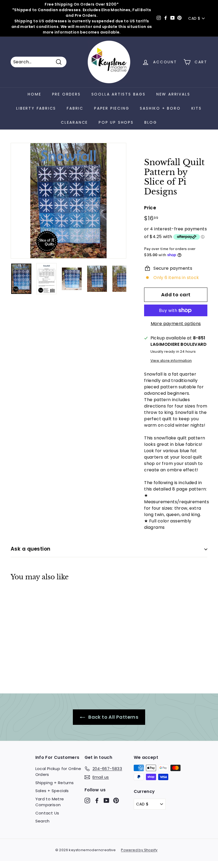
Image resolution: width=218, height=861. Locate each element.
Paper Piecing (111, 108)
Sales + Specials (52, 790)
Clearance (74, 122)
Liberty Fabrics (36, 108)
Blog (150, 122)
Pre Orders (66, 94)
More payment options (176, 324)
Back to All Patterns (112, 717)
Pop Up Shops (116, 122)
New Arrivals (173, 94)
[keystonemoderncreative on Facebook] (97, 800)
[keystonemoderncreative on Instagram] (87, 800)
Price (150, 208)
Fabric (75, 108)
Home (34, 94)
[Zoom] (68, 200)
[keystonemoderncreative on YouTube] (106, 800)
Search (42, 821)
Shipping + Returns (54, 782)
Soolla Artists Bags (118, 94)
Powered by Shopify (139, 849)
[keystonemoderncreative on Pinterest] (116, 800)
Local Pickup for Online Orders (58, 771)
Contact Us (47, 813)
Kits (196, 108)
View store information (171, 360)
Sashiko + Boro (160, 108)
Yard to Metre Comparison (49, 802)
